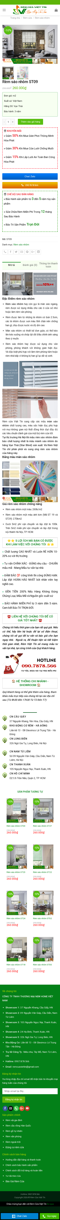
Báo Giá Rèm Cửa (15, 1181)
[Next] (54, 44)
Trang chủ (15, 18)
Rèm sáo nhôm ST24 (16, 918)
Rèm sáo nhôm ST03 (16, 826)
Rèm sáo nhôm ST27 (42, 826)
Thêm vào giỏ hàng (30, 121)
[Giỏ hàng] (56, 10)
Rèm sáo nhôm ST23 (16, 872)
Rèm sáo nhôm (42, 18)
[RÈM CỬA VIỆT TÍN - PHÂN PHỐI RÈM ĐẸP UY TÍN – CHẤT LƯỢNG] (30, 10)
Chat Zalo (22, 1216)
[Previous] (6, 44)
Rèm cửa (27, 18)
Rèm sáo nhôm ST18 (16, 964)
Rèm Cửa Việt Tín (37, 1197)
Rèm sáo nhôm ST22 (42, 872)
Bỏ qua (50, 1204)
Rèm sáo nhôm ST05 (42, 964)
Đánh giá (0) (30, 265)
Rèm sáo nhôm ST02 (42, 918)
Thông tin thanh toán (48, 265)
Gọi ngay (51, 1216)
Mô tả (11, 265)
